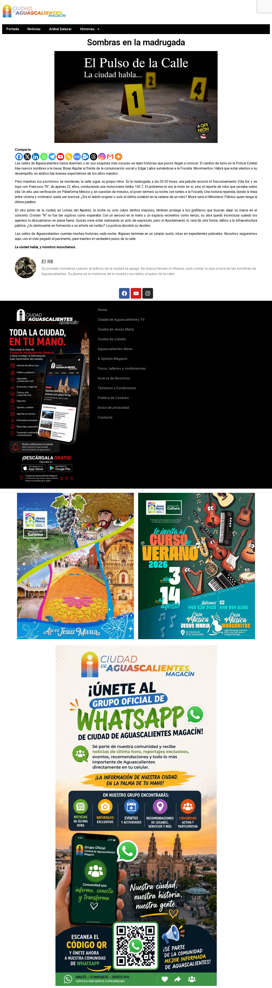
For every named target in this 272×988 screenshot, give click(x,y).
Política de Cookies (113, 398)
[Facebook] (19, 156)
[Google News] (77, 156)
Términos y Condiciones (117, 388)
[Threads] (93, 156)
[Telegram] (52, 156)
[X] (27, 156)
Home (102, 310)
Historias (87, 29)
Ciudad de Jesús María (116, 329)
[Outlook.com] (85, 156)
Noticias (34, 29)
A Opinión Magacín (112, 359)
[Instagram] (102, 156)
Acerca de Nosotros (114, 378)
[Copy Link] (68, 156)
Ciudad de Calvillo (112, 339)
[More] (118, 156)
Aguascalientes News (115, 349)
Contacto (105, 417)
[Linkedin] (35, 156)
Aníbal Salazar (60, 29)
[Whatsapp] (44, 156)
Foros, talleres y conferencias (122, 368)
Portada (12, 29)
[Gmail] (110, 156)
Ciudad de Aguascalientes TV (121, 320)
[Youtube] (60, 156)
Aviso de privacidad (113, 408)
